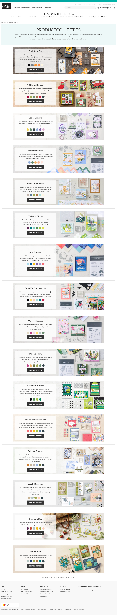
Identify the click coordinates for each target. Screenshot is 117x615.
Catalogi (63, 586)
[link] (111, 7)
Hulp (2, 586)
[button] (107, 7)
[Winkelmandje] (115, 7)
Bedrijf (23, 586)
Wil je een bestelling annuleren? (89, 586)
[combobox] (80, 7)
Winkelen (3, 22)
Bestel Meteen (35, 70)
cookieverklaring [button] (79, 609)
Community (44, 586)
